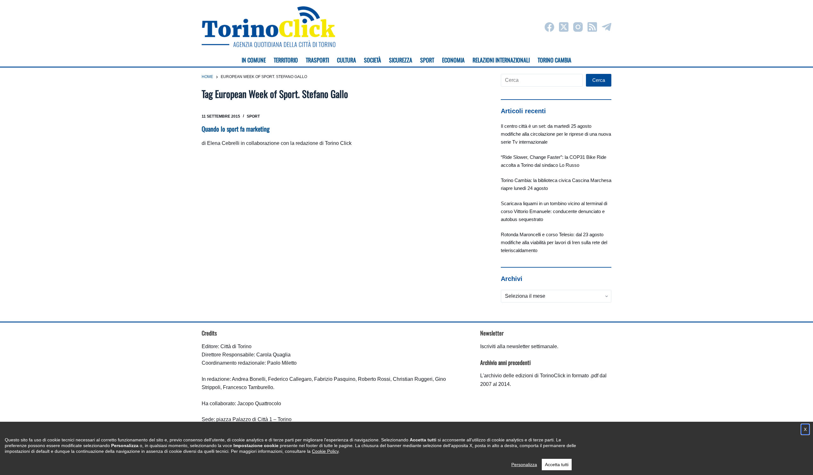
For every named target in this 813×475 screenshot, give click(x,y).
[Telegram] (606, 27)
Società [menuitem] (372, 60)
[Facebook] (549, 27)
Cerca (598, 80)
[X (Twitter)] (563, 27)
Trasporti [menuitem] (317, 60)
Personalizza (524, 464)
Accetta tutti (556, 464)
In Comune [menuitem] (254, 60)
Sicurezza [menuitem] (400, 60)
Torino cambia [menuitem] (554, 60)
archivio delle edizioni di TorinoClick (524, 375)
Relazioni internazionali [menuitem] (501, 60)
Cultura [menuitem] (346, 60)
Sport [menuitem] (427, 60)
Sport (253, 116)
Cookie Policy (325, 451)
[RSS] (592, 27)
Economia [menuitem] (453, 60)
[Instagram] (578, 27)
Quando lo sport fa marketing (236, 128)
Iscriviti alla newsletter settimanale (518, 346)
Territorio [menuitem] (286, 60)
